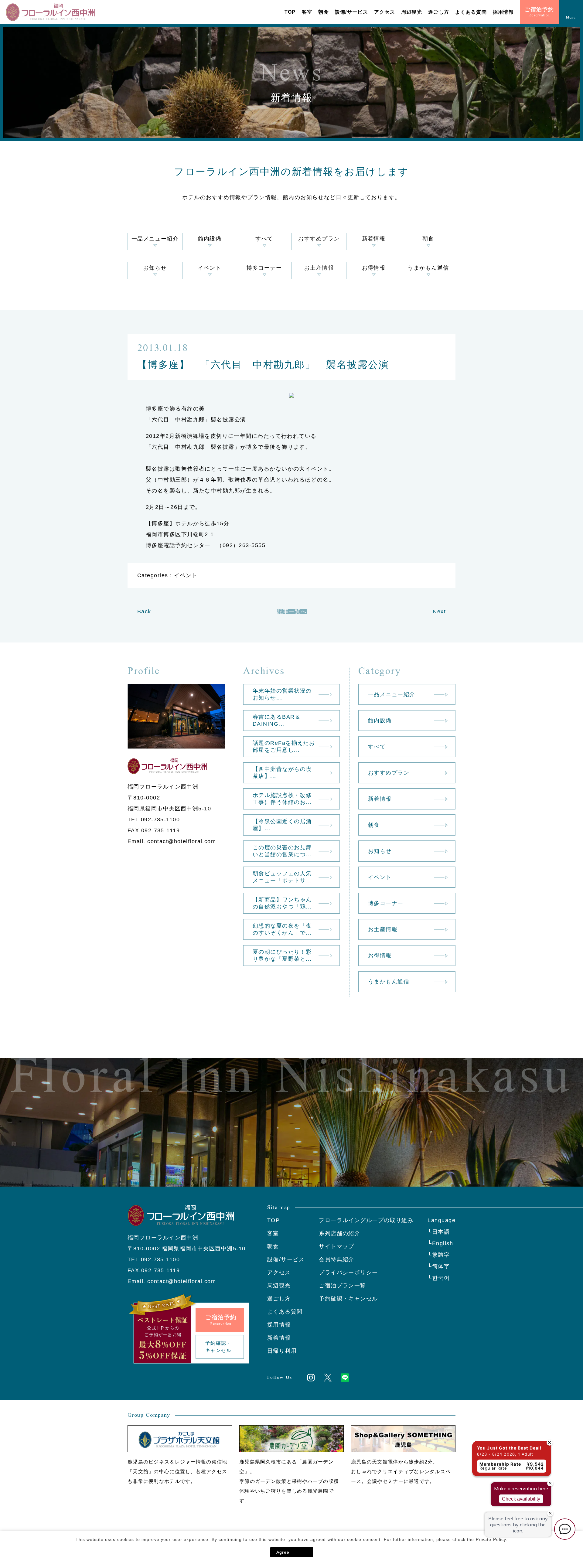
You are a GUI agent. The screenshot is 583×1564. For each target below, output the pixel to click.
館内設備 (210, 239)
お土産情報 (319, 268)
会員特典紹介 (336, 1259)
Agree (283, 1552)
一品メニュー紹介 (155, 239)
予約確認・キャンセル (348, 1299)
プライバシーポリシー (348, 1272)
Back (144, 611)
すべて (264, 239)
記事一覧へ (292, 611)
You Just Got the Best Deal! (509, 1447)
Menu (571, 17)
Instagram (311, 1377)
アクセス (384, 12)
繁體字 (441, 1255)
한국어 (441, 1278)
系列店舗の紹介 (339, 1233)
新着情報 (374, 239)
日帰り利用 (282, 1351)
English (442, 1243)
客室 (307, 12)
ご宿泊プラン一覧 (342, 1286)
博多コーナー (264, 268)
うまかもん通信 (428, 268)
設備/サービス (351, 12)
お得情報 (374, 268)
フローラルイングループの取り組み (366, 1220)
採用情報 (503, 12)
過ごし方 (438, 12)
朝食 (323, 12)
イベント (210, 268)
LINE (345, 1377)
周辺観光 (411, 12)
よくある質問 (471, 12)
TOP (290, 12)
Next (439, 611)
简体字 (441, 1266)
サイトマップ (336, 1246)
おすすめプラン (318, 239)
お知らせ (155, 268)
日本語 (441, 1232)
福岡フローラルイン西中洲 (50, 12)
